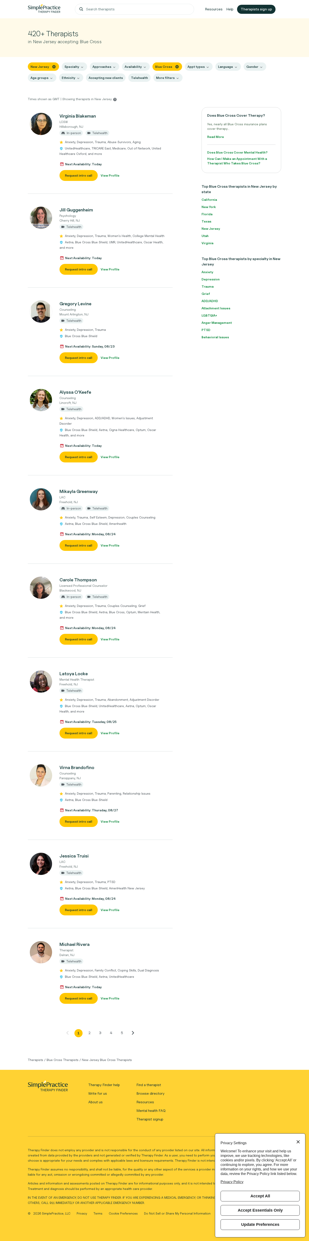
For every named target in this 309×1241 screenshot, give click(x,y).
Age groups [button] (39, 78)
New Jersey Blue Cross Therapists (107, 1060)
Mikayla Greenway (78, 491)
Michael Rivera (74, 944)
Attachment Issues (216, 308)
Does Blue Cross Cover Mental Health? (237, 152)
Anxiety (207, 272)
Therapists (35, 1060)
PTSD (206, 330)
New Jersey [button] (40, 67)
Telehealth (139, 78)
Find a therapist (148, 1085)
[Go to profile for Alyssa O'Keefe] (41, 400)
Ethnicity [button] (68, 78)
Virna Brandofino (76, 767)
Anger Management (217, 322)
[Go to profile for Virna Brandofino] (41, 775)
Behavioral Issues (215, 337)
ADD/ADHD (210, 301)
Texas (206, 221)
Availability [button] (133, 67)
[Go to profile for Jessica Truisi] (41, 864)
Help (229, 9)
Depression (211, 279)
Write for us (97, 1093)
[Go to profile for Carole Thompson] (41, 587)
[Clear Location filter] (54, 66)
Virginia (207, 243)
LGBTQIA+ (209, 315)
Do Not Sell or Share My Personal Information (177, 1213)
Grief (206, 294)
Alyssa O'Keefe (75, 392)
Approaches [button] (102, 67)
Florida (207, 214)
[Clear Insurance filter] (177, 66)
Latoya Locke (73, 673)
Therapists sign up (256, 9)
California (209, 199)
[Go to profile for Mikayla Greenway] (41, 499)
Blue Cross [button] (163, 67)
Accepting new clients (106, 78)
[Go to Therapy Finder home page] (44, 9)
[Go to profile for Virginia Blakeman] (41, 124)
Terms (98, 1213)
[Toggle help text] (115, 99)
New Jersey (211, 228)
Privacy (82, 1213)
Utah (205, 236)
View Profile (110, 175)
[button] (100, 146)
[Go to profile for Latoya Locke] (41, 681)
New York (209, 207)
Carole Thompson (78, 580)
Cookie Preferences (123, 1213)
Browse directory (150, 1093)
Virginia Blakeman (77, 116)
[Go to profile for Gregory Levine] (41, 311)
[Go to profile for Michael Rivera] (41, 952)
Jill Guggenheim (76, 210)
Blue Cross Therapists (62, 1060)
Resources (214, 9)
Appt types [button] (196, 67)
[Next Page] (133, 1033)
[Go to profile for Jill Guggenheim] (41, 217)
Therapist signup (149, 1119)
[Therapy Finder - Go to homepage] (48, 1087)
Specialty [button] (71, 67)
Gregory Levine (75, 303)
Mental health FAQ (151, 1110)
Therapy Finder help (104, 1085)
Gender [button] (252, 67)
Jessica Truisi (74, 856)
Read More (215, 137)
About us (95, 1102)
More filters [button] (165, 78)
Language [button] (225, 67)
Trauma (208, 286)
